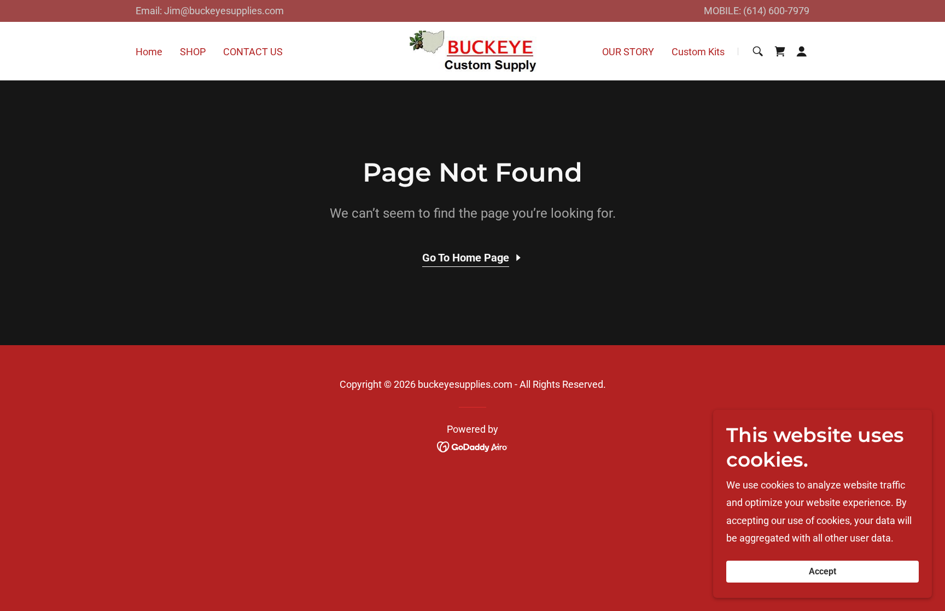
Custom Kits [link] (698, 51)
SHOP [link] (193, 51)
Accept (822, 572)
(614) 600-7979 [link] (776, 10)
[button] (802, 51)
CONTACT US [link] (253, 51)
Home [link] (149, 51)
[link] (472, 50)
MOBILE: (723, 10)
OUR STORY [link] (628, 51)
